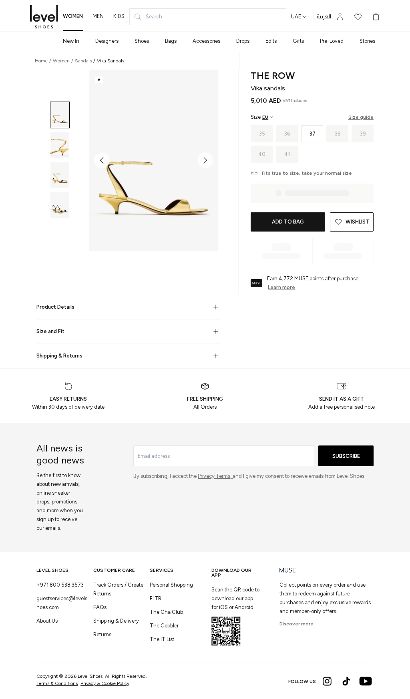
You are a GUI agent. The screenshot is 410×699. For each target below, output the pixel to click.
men (98, 16)
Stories (367, 41)
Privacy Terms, (215, 476)
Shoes (142, 41)
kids (119, 16)
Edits (271, 41)
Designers (107, 41)
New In (71, 41)
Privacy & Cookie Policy (104, 683)
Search (154, 17)
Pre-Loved (332, 41)
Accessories (206, 41)
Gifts (298, 41)
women (73, 16)
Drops (242, 41)
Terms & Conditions (57, 683)
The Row (273, 75)
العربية (324, 17)
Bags (171, 41)
